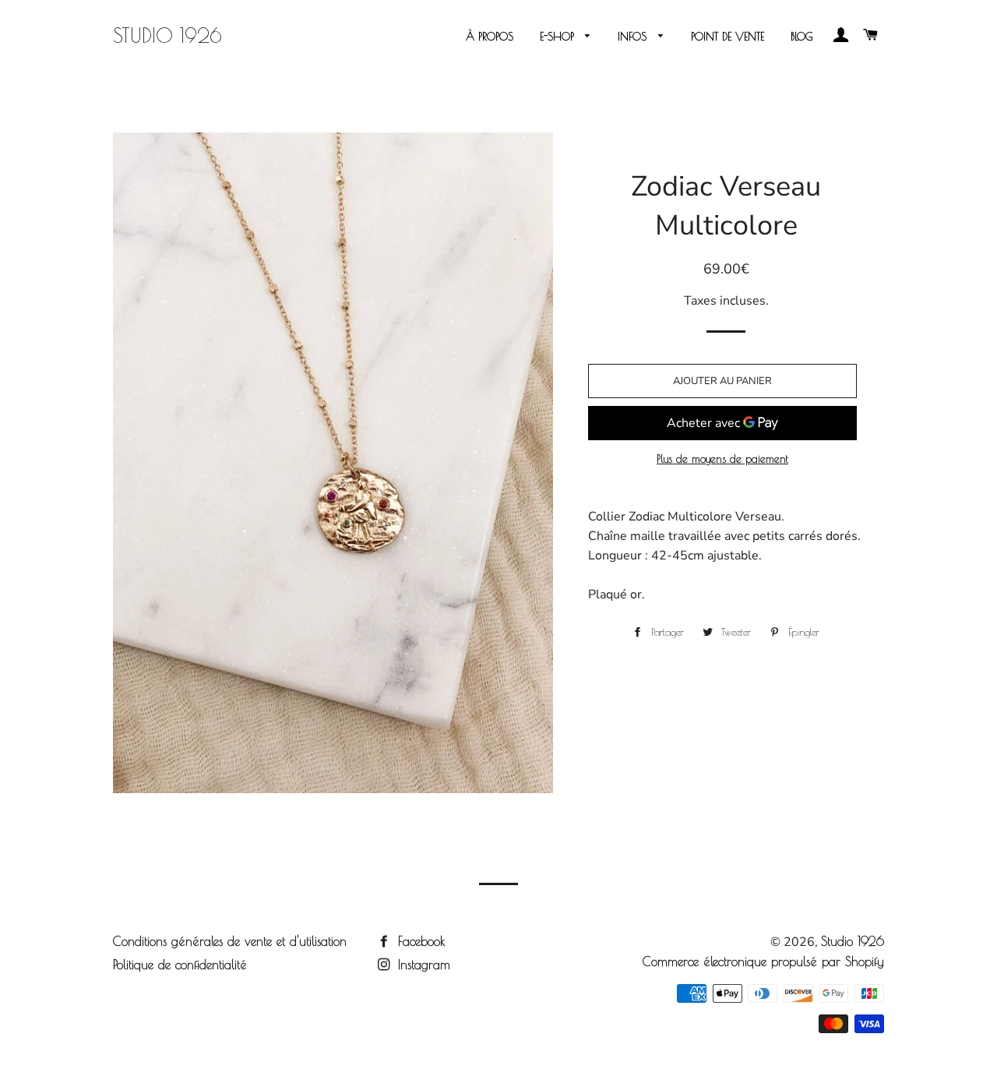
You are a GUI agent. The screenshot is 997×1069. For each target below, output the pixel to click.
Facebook (419, 941)
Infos (634, 36)
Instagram (421, 965)
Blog (802, 36)
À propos (489, 36)
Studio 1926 (167, 35)
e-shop (559, 36)
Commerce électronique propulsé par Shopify (763, 961)
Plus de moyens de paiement (722, 459)
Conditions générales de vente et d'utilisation (230, 941)
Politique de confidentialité (180, 965)
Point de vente (727, 36)
